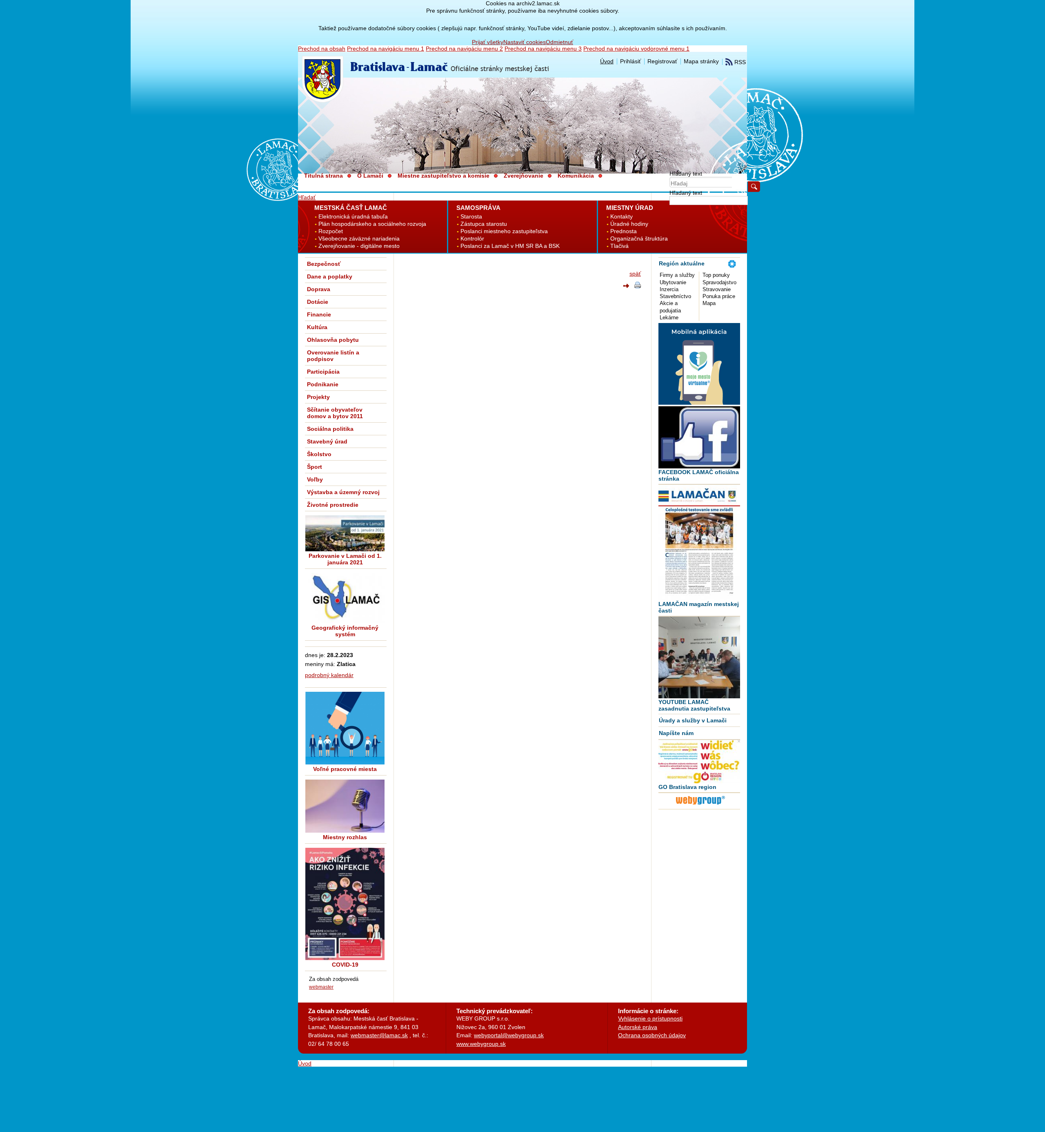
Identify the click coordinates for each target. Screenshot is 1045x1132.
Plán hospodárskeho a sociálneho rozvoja (372, 224)
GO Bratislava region (687, 787)
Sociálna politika (330, 429)
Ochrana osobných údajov (652, 1035)
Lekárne (669, 317)
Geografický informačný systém (344, 630)
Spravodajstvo (719, 282)
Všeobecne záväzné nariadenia (359, 239)
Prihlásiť (630, 61)
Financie (319, 314)
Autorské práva (637, 1027)
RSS (739, 62)
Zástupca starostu (483, 224)
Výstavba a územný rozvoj (343, 492)
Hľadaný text (685, 173)
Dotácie (317, 302)
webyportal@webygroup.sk (509, 1035)
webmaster (321, 986)
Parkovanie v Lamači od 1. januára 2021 (345, 559)
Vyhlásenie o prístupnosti (650, 1018)
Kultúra (317, 327)
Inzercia (669, 289)
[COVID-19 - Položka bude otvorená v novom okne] (345, 904)
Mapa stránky (701, 61)
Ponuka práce (719, 296)
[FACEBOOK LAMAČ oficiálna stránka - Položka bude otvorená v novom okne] (699, 437)
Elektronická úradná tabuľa (353, 217)
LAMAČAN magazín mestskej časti (698, 607)
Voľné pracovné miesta (345, 769)
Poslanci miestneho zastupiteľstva (504, 231)
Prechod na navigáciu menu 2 (464, 48)
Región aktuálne (682, 263)
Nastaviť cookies (524, 42)
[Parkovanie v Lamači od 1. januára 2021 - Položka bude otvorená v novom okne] (345, 533)
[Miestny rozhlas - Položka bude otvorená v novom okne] (345, 806)
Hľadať (307, 197)
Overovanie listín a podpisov (333, 355)
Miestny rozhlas (345, 837)
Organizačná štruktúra (639, 239)
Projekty (318, 397)
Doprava (318, 289)
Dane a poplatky (329, 276)
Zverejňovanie (523, 175)
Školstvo (319, 454)
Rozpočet (330, 231)
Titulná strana (323, 175)
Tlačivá (619, 246)
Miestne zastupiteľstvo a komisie (443, 175)
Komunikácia (576, 175)
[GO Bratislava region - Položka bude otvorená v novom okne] (699, 761)
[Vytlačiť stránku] (637, 286)
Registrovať (662, 61)
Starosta (471, 217)
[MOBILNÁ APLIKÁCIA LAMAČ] (699, 402)
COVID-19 (345, 964)
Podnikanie (322, 384)
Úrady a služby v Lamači (693, 720)
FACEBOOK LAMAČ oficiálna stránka (698, 475)
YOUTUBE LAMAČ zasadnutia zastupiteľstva (694, 705)
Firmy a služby (677, 275)
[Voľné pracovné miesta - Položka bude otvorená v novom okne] (345, 728)
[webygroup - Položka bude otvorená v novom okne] (700, 805)
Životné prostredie (332, 504)
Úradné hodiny (629, 224)
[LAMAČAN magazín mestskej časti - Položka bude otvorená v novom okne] (699, 542)
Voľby (315, 479)
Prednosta (623, 231)
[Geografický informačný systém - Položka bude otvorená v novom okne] (345, 598)
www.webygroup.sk (481, 1044)
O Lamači (370, 175)
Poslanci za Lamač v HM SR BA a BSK (510, 246)
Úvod (607, 61)
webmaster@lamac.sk (379, 1035)
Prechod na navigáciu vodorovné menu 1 (636, 48)
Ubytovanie (673, 282)
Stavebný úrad (327, 441)
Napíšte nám (676, 733)
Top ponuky (716, 275)
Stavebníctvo (675, 296)
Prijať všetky (487, 42)
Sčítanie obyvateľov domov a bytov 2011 (335, 412)
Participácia (323, 371)
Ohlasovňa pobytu (333, 339)
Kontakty (621, 217)
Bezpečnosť (324, 264)
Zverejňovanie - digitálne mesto (359, 246)
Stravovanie (717, 289)
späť (635, 273)
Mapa (709, 303)
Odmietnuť (559, 42)
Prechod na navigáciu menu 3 (543, 48)
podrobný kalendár (329, 675)
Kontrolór (472, 239)
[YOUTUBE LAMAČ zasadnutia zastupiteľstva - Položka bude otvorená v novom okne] (699, 657)
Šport (314, 466)
